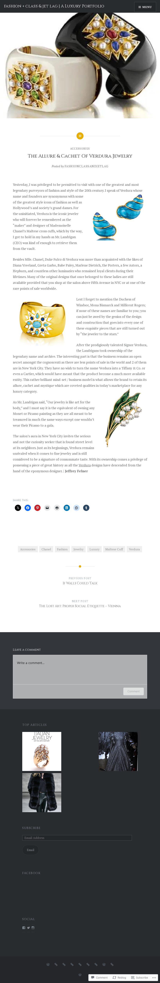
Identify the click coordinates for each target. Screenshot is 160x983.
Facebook (31, 873)
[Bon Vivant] (96, 964)
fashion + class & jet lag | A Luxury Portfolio (54, 6)
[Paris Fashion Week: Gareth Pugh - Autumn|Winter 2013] (118, 752)
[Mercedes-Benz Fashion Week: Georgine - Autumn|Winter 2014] (41, 793)
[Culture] (72, 964)
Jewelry (79, 549)
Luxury (95, 549)
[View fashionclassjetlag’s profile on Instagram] (33, 927)
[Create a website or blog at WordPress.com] (80, 975)
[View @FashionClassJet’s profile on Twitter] (28, 927)
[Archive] (104, 964)
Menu (147, 7)
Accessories (80, 148)
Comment (133, 691)
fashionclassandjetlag (86, 166)
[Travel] (80, 964)
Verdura (85, 465)
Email (30, 850)
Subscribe (31, 828)
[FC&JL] (48, 964)
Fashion (62, 549)
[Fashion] (56, 964)
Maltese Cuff (114, 549)
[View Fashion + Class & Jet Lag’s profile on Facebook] (23, 927)
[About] (112, 964)
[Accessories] (64, 964)
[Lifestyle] (88, 964)
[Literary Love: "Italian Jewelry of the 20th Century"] (41, 752)
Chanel (46, 549)
